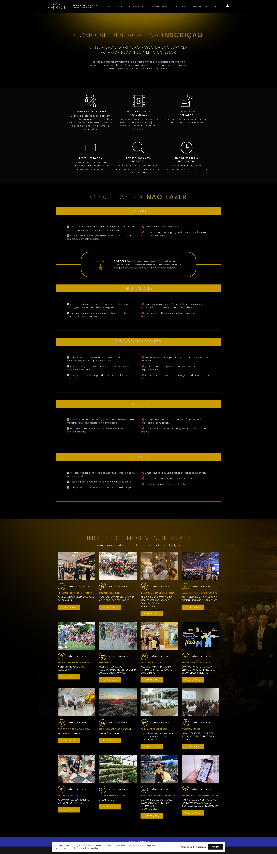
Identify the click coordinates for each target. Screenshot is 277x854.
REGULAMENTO (200, 6)
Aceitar (215, 846)
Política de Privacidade (193, 847)
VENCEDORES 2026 (114, 6)
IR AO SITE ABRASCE (138, 841)
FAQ (215, 6)
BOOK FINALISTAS (136, 6)
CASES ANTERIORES (159, 6)
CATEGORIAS (180, 6)
